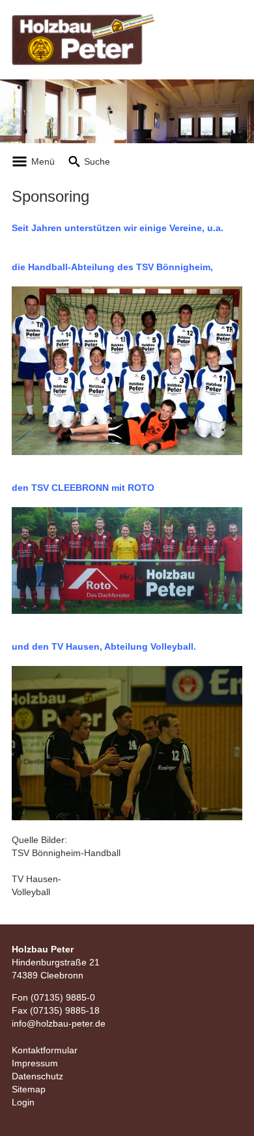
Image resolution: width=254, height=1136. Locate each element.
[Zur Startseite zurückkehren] (83, 20)
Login (23, 1102)
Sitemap (29, 1089)
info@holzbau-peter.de (59, 1023)
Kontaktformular (45, 1050)
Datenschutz (37, 1076)
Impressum (35, 1063)
